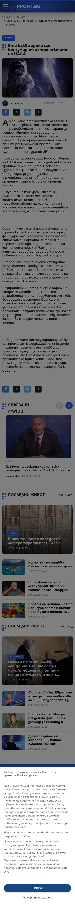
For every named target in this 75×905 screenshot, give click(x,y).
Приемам (38, 888)
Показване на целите (37, 898)
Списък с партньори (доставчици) (27, 876)
